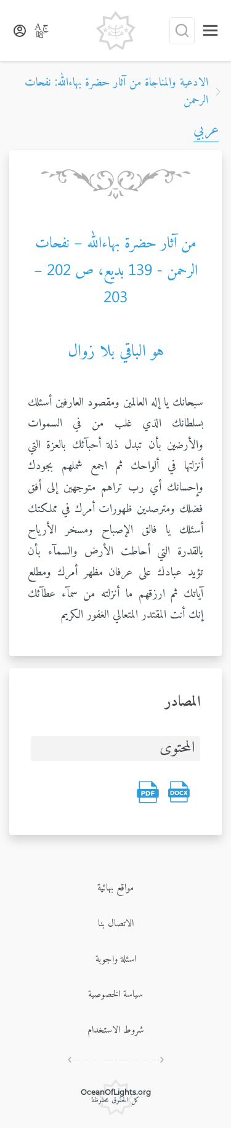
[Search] (182, 30)
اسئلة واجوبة (115, 959)
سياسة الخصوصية (115, 994)
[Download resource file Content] (178, 792)
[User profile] (20, 31)
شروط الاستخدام (115, 1030)
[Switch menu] (210, 30)
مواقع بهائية (115, 888)
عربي (206, 130)
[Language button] (42, 31)
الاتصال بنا (116, 923)
